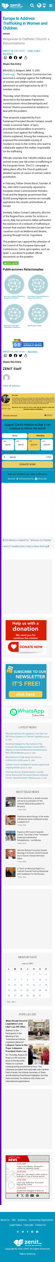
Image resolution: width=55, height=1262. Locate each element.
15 (27, 985)
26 (9, 995)
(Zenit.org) (9, 74)
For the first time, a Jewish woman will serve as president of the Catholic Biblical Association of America (32, 802)
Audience (22, 1220)
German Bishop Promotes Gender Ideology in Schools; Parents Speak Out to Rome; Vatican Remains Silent (32, 854)
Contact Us (40, 1225)
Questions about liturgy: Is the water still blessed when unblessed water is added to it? (33, 819)
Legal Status (15, 1225)
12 (9, 985)
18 (46, 985)
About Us (5, 1220)
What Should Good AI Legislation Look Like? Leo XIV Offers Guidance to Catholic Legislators (16, 1027)
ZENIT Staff (34, 51)
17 (40, 985)
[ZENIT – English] (15, 6)
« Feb (8, 1002)
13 (15, 985)
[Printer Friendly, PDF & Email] (11, 263)
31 (40, 995)
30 (34, 995)
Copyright (28, 1225)
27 (15, 995)
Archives (8, 54)
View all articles (11, 385)
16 (34, 985)
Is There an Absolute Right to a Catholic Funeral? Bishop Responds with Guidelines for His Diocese (32, 871)
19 (9, 990)
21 (21, 990)
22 (27, 990)
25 (46, 990)
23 (34, 990)
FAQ (14, 1220)
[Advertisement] (27, 518)
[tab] (17, 1159)
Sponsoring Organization (41, 1220)
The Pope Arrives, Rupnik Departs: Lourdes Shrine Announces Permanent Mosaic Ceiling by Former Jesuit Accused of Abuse (27, 775)
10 (40, 980)
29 (27, 995)
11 (46, 980)
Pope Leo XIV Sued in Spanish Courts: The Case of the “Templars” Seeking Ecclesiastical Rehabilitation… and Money (33, 836)
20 (15, 990)
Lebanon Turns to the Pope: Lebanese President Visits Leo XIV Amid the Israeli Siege (17, 1051)
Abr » (14, 1002)
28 (21, 995)
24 (40, 990)
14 (21, 985)
